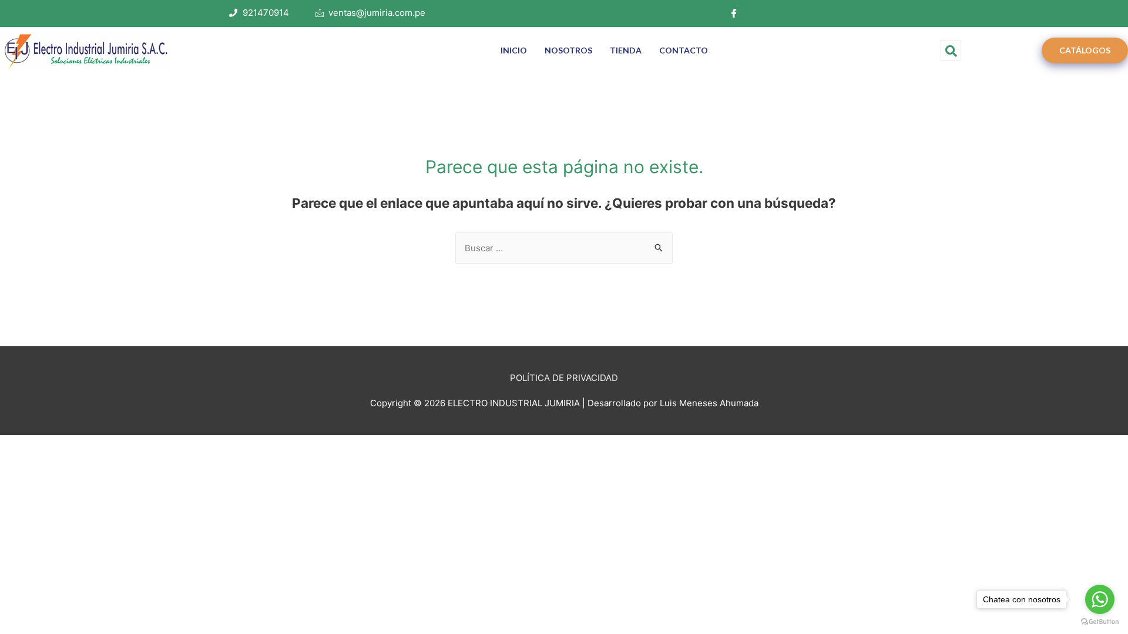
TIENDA (626, 50)
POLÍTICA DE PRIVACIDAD (564, 377)
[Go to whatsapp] (1099, 599)
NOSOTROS (568, 50)
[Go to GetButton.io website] (1100, 622)
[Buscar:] (564, 248)
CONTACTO (683, 50)
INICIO (514, 50)
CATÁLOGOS (1084, 50)
